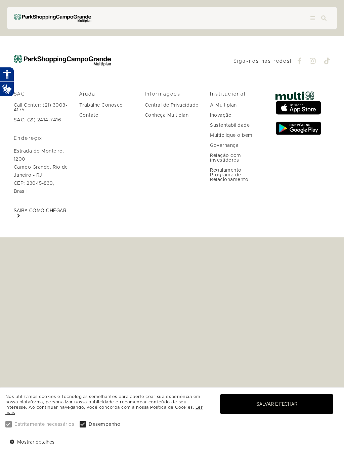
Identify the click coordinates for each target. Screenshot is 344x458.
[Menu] (312, 18)
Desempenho (104, 424)
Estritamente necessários (44, 424)
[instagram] (313, 61)
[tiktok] (327, 61)
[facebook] (299, 61)
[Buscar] (324, 18)
